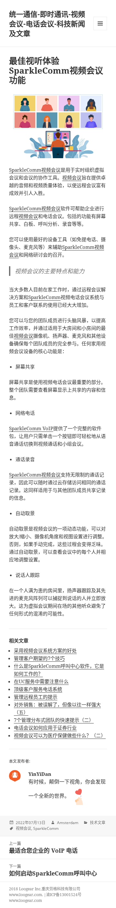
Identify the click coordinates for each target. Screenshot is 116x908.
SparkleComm (44, 297)
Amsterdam (67, 822)
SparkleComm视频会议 (35, 170)
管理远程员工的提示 (35, 697)
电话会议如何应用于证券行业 (45, 727)
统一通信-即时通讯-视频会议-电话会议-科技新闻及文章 (47, 23)
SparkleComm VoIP (31, 428)
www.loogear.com (25, 900)
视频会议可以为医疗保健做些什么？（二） (60, 735)
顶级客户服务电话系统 (38, 689)
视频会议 (72, 177)
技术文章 (97, 822)
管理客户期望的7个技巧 (39, 658)
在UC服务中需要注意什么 (41, 681)
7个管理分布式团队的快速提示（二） (54, 720)
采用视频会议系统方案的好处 (45, 650)
